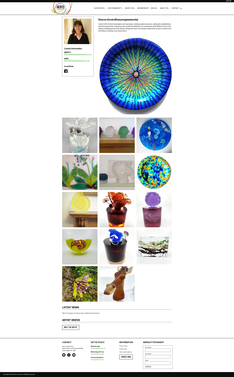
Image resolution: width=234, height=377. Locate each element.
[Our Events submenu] (105, 8)
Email (146, 360)
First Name (148, 347)
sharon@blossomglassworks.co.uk (76, 61)
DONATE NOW (126, 357)
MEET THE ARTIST (70, 327)
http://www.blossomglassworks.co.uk (77, 54)
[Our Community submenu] (122, 8)
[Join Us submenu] (157, 8)
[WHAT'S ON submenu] (135, 8)
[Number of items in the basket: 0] (181, 8)
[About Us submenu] (169, 8)
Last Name (148, 354)
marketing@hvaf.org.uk (97, 354)
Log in (228, 1)
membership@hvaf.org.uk (98, 348)
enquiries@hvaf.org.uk (97, 359)
